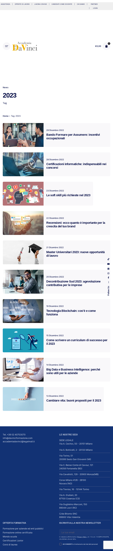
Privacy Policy (82, 537)
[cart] (106, 46)
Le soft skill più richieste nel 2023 (68, 195)
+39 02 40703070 (16, 434)
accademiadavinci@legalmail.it (19, 441)
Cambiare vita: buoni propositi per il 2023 (73, 400)
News (5, 87)
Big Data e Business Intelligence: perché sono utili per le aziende (73, 371)
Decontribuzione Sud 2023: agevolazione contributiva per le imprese (73, 283)
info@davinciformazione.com (18, 438)
